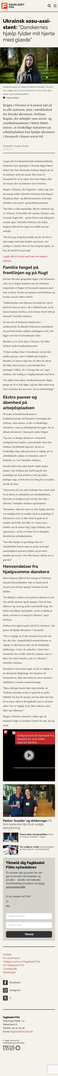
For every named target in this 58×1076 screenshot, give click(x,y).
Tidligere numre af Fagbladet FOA (21, 961)
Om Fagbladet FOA (13, 965)
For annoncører (11, 958)
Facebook (15, 982)
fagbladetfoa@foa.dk (21, 1031)
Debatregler (9, 972)
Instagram (15, 990)
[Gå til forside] (24, 6)
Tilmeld (29, 934)
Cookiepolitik (10, 968)
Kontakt (7, 954)
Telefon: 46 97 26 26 (14, 1028)
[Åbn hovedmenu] (55, 6)
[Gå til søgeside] (49, 6)
